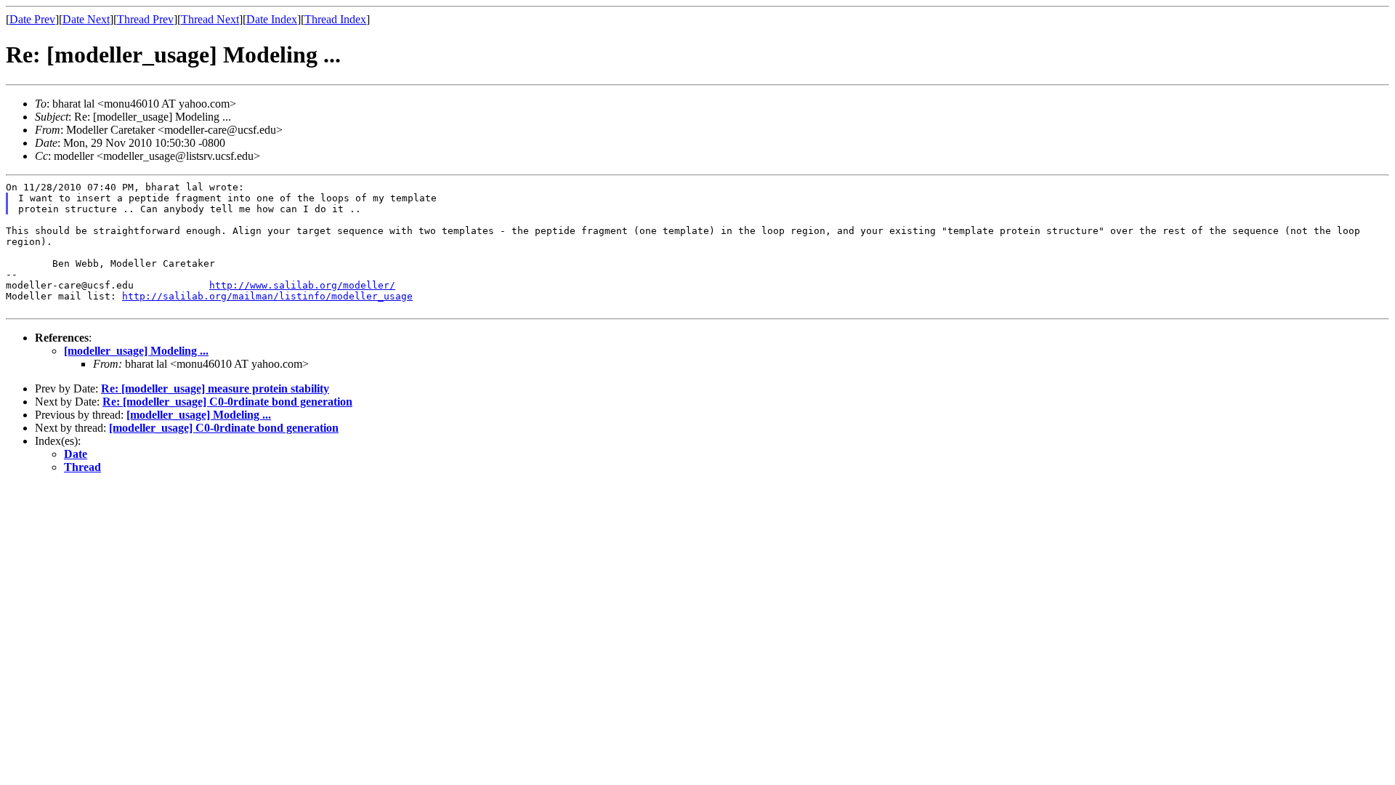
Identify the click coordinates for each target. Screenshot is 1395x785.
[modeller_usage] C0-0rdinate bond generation (224, 428)
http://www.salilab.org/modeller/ (302, 285)
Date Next (86, 19)
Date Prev (32, 19)
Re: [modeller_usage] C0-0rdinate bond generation (227, 401)
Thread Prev (145, 19)
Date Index (271, 19)
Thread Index (335, 19)
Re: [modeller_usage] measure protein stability (215, 388)
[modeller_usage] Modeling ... (136, 351)
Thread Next (210, 19)
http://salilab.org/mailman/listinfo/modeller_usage (267, 296)
